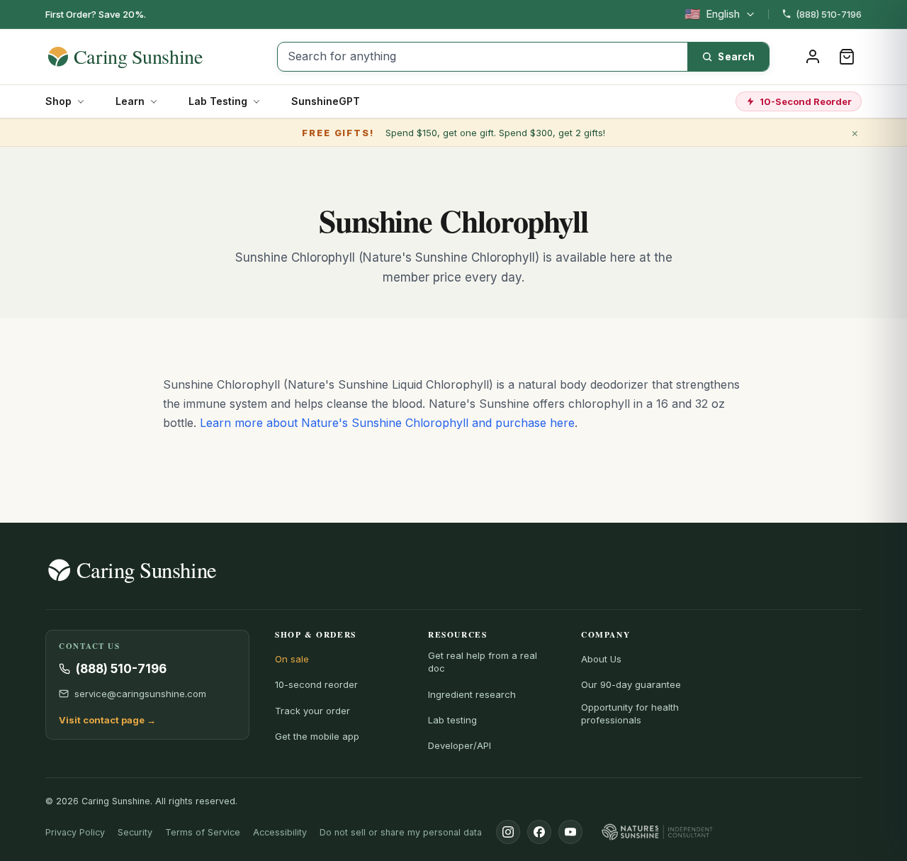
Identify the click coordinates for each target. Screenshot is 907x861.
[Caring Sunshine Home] (149, 57)
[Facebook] (539, 832)
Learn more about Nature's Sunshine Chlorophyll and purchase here (387, 423)
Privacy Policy (75, 832)
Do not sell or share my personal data (401, 832)
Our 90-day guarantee (631, 684)
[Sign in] (813, 57)
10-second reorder (316, 684)
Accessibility (280, 832)
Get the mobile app (317, 736)
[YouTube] (570, 832)
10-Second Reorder (806, 101)
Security (135, 832)
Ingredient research (472, 694)
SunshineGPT (325, 101)
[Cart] (847, 57)
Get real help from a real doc (482, 662)
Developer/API (459, 745)
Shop (58, 101)
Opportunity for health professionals (630, 713)
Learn (130, 101)
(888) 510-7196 (829, 14)
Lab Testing (217, 101)
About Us (601, 659)
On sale (292, 659)
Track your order (312, 710)
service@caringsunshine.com (140, 693)
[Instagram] (508, 832)
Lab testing (452, 720)
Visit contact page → (107, 720)
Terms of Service (202, 832)
